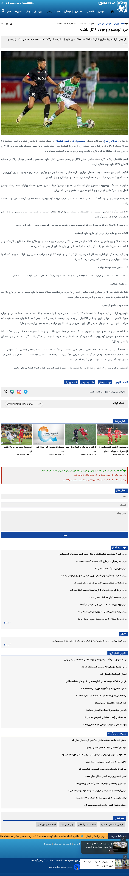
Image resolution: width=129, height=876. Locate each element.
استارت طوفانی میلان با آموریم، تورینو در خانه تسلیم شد (102, 688)
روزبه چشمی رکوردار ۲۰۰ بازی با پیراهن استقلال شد (104, 717)
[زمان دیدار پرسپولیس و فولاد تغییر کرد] (16, 434)
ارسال (64, 535)
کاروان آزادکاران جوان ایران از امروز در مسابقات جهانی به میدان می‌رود (97, 790)
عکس (8, 11)
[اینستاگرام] (19, 392)
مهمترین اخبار (119, 547)
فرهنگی (67, 11)
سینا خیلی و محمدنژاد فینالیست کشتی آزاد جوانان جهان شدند (100, 783)
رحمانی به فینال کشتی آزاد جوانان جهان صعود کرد (105, 805)
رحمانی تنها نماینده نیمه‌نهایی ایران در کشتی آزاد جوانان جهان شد (99, 740)
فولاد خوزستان (62, 141)
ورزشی (50, 11)
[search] (3, 11)
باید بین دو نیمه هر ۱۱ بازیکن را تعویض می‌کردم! (106, 710)
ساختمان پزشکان (87, 824)
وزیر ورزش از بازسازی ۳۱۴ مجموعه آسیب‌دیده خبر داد (103, 667)
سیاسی (101, 11)
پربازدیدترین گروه (117, 734)
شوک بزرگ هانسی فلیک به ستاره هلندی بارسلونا (106, 747)
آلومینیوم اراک (79, 141)
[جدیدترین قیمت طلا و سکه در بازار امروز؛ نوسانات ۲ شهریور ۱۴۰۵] (120, 847)
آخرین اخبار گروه (117, 653)
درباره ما (67, 844)
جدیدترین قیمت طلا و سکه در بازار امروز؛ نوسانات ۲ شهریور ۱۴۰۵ (98, 847)
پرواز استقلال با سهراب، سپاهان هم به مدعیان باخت (104, 724)
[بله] (12, 391)
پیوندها (57, 844)
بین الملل (38, 11)
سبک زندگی (84, 23)
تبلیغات (48, 844)
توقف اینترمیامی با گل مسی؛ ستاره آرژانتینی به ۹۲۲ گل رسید (101, 798)
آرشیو (8, 623)
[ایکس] (5, 392)
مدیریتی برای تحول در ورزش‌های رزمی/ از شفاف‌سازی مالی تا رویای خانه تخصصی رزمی (89, 641)
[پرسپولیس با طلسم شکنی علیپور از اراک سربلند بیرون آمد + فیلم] (112, 434)
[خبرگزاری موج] (122, 7)
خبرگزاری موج (111, 141)
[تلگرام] (26, 392)
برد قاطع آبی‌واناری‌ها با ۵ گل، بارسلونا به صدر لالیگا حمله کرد (101, 695)
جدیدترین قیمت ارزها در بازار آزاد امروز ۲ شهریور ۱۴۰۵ (98, 863)
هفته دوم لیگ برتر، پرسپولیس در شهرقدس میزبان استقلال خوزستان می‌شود (94, 754)
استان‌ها (19, 11)
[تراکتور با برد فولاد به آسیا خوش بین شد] (80, 434)
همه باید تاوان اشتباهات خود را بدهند (110, 703)
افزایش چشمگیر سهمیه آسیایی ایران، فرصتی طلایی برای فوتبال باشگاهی (95, 681)
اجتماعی (79, 11)
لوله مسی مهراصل (46, 824)
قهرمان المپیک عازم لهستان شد (113, 674)
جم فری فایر (67, 824)
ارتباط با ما (79, 844)
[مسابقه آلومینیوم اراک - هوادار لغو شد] (48, 434)
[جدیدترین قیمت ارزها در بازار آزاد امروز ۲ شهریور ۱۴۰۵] (122, 864)
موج (76, 860)
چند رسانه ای (99, 23)
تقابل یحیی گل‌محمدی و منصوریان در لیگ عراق (106, 762)
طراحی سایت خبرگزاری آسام (60, 867)
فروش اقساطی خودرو (112, 824)
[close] (123, 839)
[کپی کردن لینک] (24, 404)
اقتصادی (90, 11)
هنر (58, 11)
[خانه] (112, 17)
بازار (28, 11)
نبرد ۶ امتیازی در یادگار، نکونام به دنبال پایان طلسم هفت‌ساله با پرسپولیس (95, 659)
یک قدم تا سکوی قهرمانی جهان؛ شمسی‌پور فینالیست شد (102, 769)
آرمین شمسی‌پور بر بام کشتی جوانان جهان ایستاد (105, 776)
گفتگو (123, 634)
